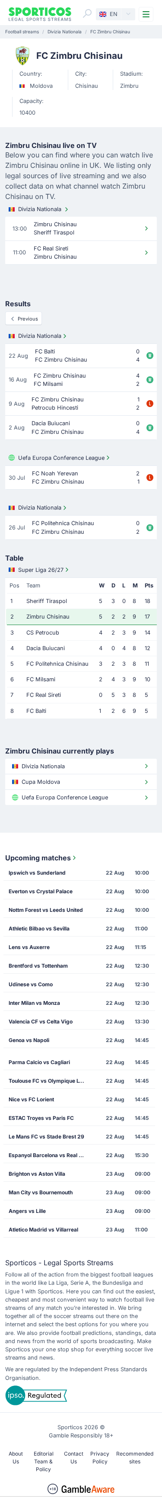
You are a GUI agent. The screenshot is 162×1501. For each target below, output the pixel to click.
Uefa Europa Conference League (61, 458)
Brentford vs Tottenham (38, 965)
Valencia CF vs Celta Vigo (41, 1021)
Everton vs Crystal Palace (41, 891)
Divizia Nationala (39, 209)
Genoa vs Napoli (29, 1040)
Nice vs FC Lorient (31, 1099)
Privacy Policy (99, 1457)
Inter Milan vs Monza (34, 1003)
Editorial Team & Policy (44, 1461)
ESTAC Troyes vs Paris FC (41, 1118)
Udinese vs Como (31, 984)
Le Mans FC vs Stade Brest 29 (46, 1136)
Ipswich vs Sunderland (37, 872)
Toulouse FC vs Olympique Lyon (48, 1081)
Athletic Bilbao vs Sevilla (39, 928)
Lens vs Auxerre (29, 947)
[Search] (87, 13)
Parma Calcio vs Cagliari (39, 1062)
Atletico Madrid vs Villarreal (43, 1229)
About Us (16, 1457)
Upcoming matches (38, 857)
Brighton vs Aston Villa (37, 1174)
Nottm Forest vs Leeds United (46, 910)
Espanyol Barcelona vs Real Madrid (50, 1155)
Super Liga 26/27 (41, 570)
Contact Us (73, 1457)
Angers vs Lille (27, 1211)
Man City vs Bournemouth (41, 1192)
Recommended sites (134, 1457)
